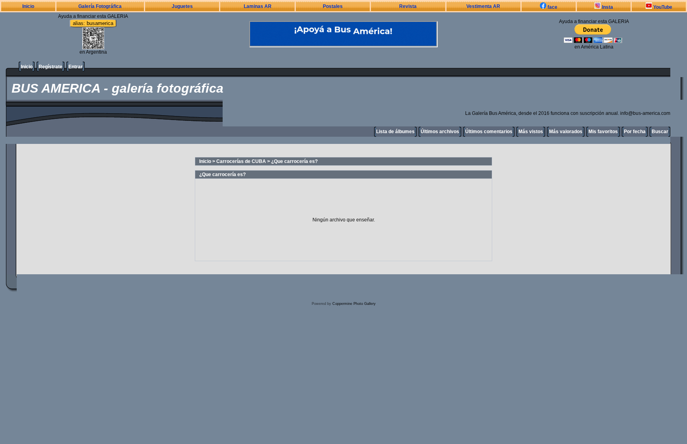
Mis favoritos (603, 131)
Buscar (660, 131)
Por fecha (635, 131)
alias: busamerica (93, 23)
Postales (333, 6)
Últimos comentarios (488, 131)
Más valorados (565, 131)
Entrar (75, 67)
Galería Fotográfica (100, 6)
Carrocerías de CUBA (241, 161)
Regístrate (50, 67)
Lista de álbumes (395, 131)
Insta (607, 7)
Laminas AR (258, 6)
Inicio (28, 6)
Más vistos (530, 131)
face (551, 7)
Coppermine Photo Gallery (354, 304)
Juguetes (182, 6)
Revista (408, 6)
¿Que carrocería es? (294, 161)
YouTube (662, 7)
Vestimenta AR (483, 6)
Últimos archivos (440, 131)
